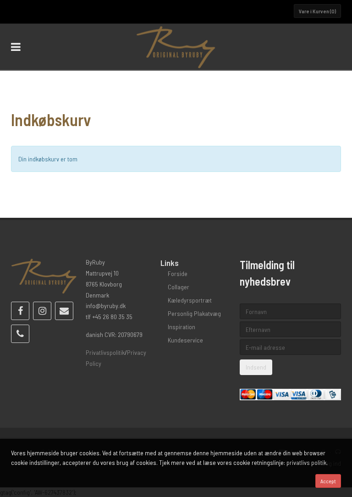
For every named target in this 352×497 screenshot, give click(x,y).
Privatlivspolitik (105, 352)
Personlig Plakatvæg (194, 313)
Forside (177, 273)
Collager (178, 287)
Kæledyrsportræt (190, 300)
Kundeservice (185, 340)
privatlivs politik (306, 462)
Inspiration (181, 327)
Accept (328, 481)
